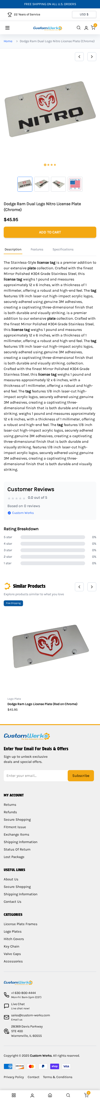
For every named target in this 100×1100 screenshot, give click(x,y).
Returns (10, 805)
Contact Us (12, 901)
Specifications (63, 249)
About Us (11, 879)
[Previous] (79, 56)
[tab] (45, 164)
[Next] (91, 56)
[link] (85, 27)
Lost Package (14, 857)
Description (13, 249)
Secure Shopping (17, 819)
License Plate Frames (20, 924)
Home (8, 41)
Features (37, 249)
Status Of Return (17, 849)
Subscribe (80, 775)
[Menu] (12, 28)
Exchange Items (16, 834)
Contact (33, 1077)
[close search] (78, 27)
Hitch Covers (14, 939)
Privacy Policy (14, 1077)
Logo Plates (13, 931)
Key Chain (11, 946)
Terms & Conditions (57, 1077)
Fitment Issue (15, 827)
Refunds (10, 812)
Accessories (13, 961)
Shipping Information (20, 842)
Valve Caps (12, 954)
